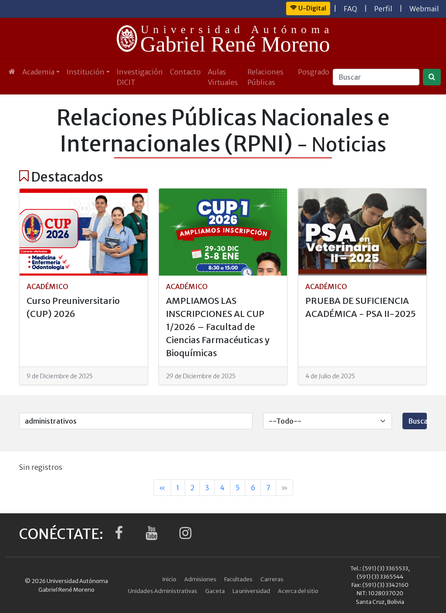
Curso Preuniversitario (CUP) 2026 (73, 307)
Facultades (238, 579)
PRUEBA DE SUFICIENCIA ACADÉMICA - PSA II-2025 (360, 307)
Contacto (185, 71)
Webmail (424, 8)
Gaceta (215, 590)
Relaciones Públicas (265, 77)
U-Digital (311, 8)
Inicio (169, 579)
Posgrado (313, 71)
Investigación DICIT (140, 77)
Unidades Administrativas (162, 590)
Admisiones (200, 579)
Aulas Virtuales (223, 77)
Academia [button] (38, 71)
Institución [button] (86, 71)
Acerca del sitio (298, 590)
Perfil (383, 8)
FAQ (350, 8)
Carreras (272, 579)
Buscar (417, 421)
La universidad (251, 590)
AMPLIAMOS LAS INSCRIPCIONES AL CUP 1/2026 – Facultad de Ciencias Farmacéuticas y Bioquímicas (218, 326)
